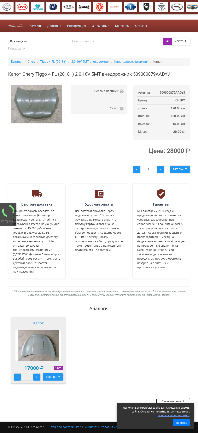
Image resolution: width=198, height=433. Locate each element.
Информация (76, 26)
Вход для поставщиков (65, 427)
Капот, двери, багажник (131, 61)
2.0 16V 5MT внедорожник (90, 61)
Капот (38, 323)
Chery (31, 61)
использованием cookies (173, 415)
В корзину (180, 169)
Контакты (122, 26)
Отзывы (141, 26)
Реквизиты (91, 427)
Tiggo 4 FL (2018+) (53, 61)
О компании (100, 26)
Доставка (54, 26)
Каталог (17, 61)
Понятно (181, 422)
